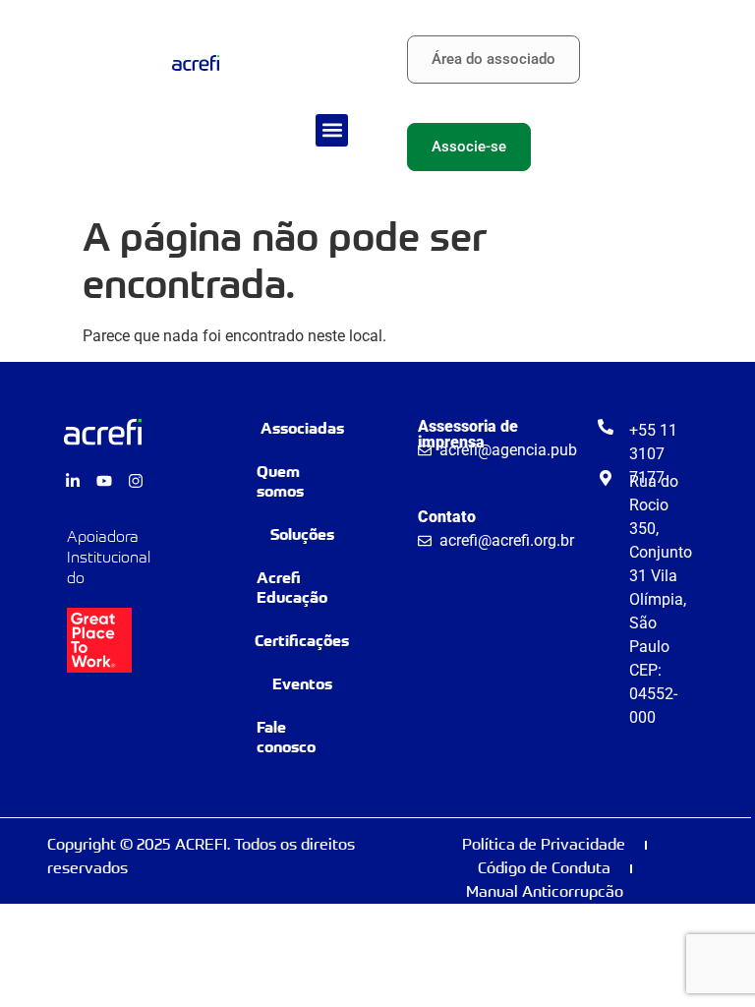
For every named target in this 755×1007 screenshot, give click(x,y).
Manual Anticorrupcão (544, 891)
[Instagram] (135, 481)
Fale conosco (286, 737)
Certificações (302, 640)
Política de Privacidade (543, 844)
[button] (332, 130)
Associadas (302, 428)
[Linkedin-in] (72, 481)
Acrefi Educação (292, 587)
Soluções (302, 534)
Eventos (302, 684)
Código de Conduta (544, 868)
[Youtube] (104, 481)
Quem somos (280, 481)
